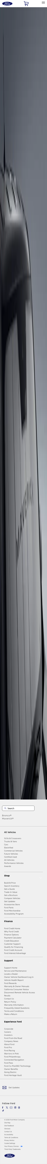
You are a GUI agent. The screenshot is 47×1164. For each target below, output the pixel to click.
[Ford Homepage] (9, 1157)
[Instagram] (15, 1108)
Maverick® (8, 818)
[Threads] (19, 1108)
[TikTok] (3, 1110)
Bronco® (7, 815)
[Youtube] (11, 1108)
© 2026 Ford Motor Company (14, 1120)
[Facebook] (3, 1108)
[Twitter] (7, 1108)
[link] (7, 1123)
